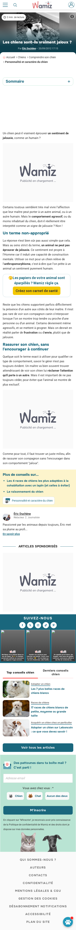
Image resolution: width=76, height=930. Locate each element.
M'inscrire (38, 810)
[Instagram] (38, 625)
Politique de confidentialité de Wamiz (28, 824)
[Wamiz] (44, 5)
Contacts (38, 875)
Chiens (22, 57)
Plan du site (38, 922)
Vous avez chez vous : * (38, 788)
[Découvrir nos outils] (68, 922)
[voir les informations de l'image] (72, 16)
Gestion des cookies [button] (38, 899)
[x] (30, 625)
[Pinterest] (53, 625)
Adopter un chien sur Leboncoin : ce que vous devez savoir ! (52, 729)
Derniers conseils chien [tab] (55, 672)
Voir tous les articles (38, 747)
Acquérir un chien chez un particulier (51, 722)
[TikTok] (46, 625)
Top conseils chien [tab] (20, 672)
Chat (38, 796)
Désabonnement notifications (38, 906)
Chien (18, 796)
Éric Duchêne (29, 48)
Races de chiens (40, 702)
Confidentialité (38, 883)
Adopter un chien (40, 684)
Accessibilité (38, 914)
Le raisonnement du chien (25, 492)
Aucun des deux (57, 796)
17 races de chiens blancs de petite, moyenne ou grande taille (49, 711)
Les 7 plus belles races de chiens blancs (48, 691)
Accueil (10, 57)
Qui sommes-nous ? (38, 860)
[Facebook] (22, 625)
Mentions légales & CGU (38, 891)
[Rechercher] (15, 5)
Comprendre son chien (42, 57)
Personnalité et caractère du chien (26, 61)
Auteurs (38, 867)
